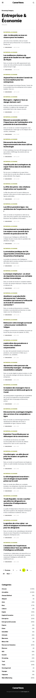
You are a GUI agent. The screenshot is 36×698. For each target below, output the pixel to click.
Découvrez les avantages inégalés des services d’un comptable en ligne (17, 414)
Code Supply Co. (25, 691)
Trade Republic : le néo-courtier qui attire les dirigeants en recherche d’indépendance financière (16, 502)
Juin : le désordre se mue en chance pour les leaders (15, 36)
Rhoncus (4, 648)
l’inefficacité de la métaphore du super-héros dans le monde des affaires (17, 167)
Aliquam (4, 598)
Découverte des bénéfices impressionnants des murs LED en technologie (17, 144)
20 (3, 573)
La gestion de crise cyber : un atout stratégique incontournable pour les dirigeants (17, 525)
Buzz (3, 605)
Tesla (3, 664)
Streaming (5, 658)
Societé (4, 655)
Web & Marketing (7, 678)
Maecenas (5, 638)
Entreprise (5, 618)
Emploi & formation (7, 615)
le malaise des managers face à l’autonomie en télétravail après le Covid (17, 390)
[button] (3, 3)
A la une (4, 589)
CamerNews (18, 2)
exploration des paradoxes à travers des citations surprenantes (15, 345)
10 (27, 570)
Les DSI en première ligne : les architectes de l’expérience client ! (17, 209)
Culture (4, 608)
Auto (3, 602)
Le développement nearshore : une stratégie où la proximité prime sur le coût (16, 479)
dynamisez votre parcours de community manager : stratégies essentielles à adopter (17, 367)
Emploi (4, 612)
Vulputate (5, 674)
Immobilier (5, 631)
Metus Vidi (5, 641)
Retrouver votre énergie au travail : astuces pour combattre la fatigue (17, 325)
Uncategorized (6, 668)
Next (8, 573)
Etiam (3, 628)
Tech (3, 661)
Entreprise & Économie (10, 32)
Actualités (5, 592)
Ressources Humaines (8, 645)
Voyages (4, 671)
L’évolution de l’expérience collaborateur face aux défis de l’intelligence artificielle (16, 548)
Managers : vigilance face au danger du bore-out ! (15, 101)
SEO (3, 651)
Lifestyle (4, 635)
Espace (4, 625)
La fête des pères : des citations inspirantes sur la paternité (16, 188)
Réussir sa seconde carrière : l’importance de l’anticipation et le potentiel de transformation (17, 122)
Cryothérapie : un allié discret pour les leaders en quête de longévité (15, 456)
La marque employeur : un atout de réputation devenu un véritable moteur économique (17, 276)
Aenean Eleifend (7, 595)
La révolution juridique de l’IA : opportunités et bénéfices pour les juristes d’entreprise (16, 254)
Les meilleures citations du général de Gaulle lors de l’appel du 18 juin (16, 57)
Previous (7, 570)
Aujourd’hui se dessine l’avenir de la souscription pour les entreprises (17, 80)
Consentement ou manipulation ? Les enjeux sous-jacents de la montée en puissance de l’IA (17, 231)
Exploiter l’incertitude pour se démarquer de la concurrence (16, 435)
